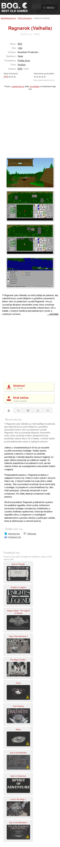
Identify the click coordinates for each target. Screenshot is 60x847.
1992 (20, 47)
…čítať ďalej (52, 313)
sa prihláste (34, 86)
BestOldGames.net (8, 18)
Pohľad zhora (24, 60)
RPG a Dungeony (25, 18)
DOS (20, 68)
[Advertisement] (30, 126)
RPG (20, 43)
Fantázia (21, 64)
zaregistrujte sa (18, 86)
